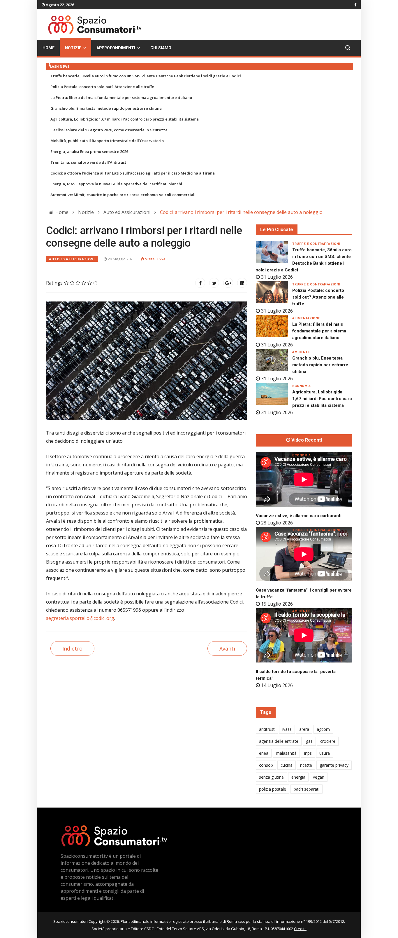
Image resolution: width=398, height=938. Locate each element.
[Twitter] (214, 283)
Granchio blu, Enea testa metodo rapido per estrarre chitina (106, 108)
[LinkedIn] (242, 283)
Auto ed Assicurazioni (72, 259)
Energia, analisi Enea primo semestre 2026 (89, 151)
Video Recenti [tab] (306, 440)
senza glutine (271, 777)
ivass (287, 729)
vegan (318, 777)
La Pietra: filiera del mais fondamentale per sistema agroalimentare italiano (121, 97)
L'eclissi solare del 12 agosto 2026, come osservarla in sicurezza (109, 129)
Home (48, 48)
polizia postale (272, 789)
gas (309, 741)
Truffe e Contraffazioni (316, 243)
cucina (287, 765)
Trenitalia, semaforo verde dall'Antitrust (88, 162)
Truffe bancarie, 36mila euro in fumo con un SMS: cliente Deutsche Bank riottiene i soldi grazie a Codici (145, 76)
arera (304, 729)
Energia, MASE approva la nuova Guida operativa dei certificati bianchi (116, 183)
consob (266, 765)
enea (263, 753)
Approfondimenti (115, 48)
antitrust (267, 729)
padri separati (306, 789)
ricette (306, 765)
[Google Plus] (228, 283)
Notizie (73, 48)
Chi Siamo (160, 48)
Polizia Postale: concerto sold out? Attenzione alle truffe (102, 86)
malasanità (286, 753)
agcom (323, 729)
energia (298, 777)
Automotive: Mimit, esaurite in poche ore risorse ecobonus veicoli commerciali (123, 194)
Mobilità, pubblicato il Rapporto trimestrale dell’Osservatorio (107, 140)
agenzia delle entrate (278, 741)
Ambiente (301, 352)
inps (308, 753)
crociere (327, 741)
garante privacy (334, 765)
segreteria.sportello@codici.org (80, 618)
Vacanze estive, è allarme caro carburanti (298, 515)
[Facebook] (200, 283)
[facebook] (355, 4)
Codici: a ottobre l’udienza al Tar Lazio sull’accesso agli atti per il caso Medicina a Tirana (132, 173)
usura (324, 753)
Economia (301, 385)
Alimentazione (306, 318)
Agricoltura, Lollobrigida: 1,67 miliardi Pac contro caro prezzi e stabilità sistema (124, 119)
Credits (300, 928)
